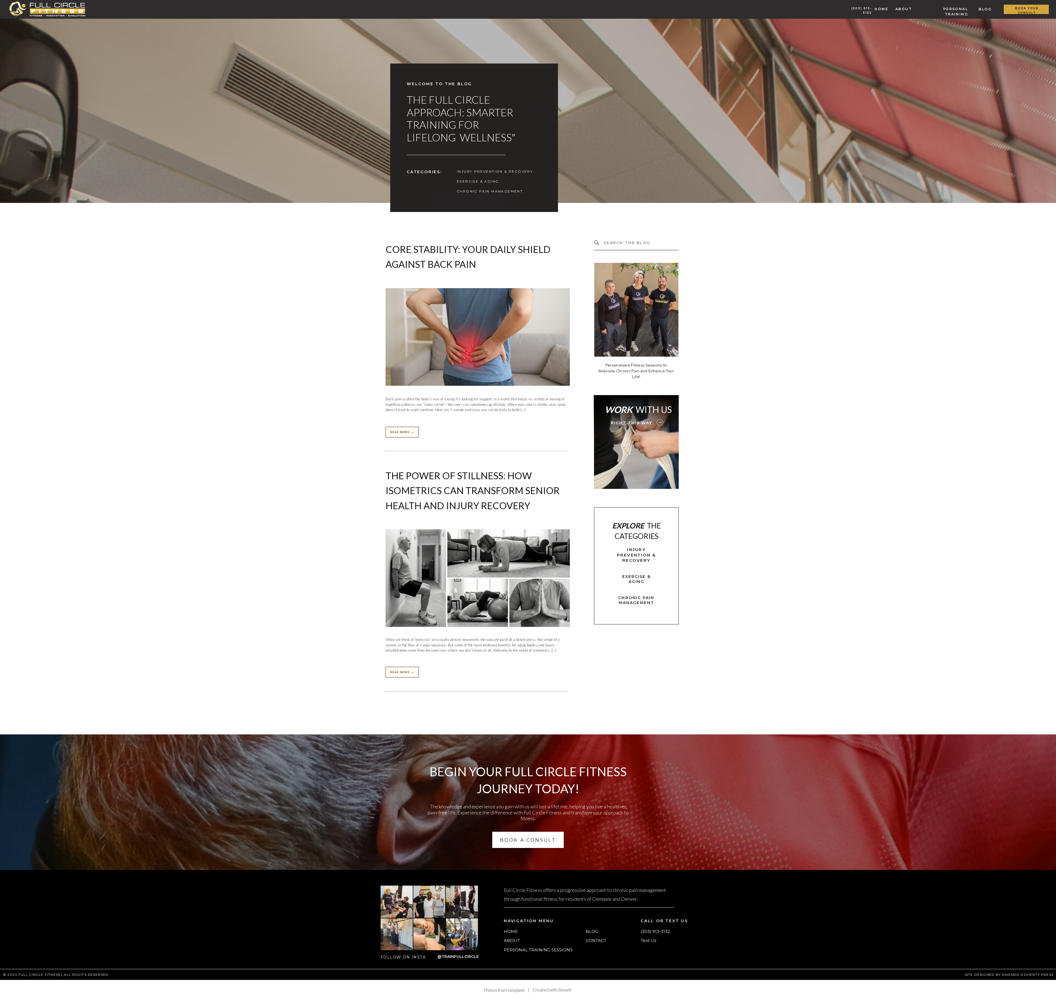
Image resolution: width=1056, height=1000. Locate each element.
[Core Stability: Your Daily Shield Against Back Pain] (478, 337)
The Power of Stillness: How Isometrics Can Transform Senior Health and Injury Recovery (473, 490)
